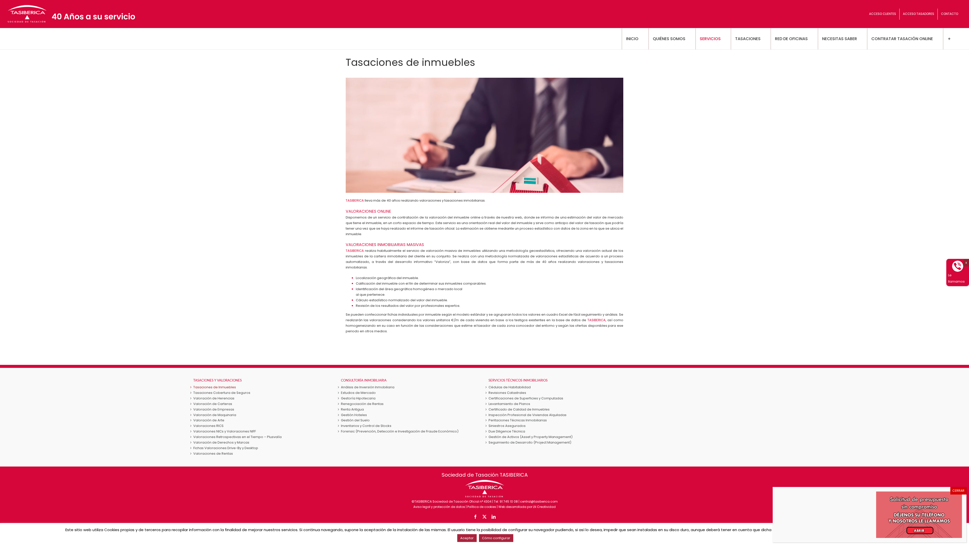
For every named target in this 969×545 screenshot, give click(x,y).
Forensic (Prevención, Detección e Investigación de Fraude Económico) (400, 431)
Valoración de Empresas (213, 409)
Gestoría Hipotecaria (358, 398)
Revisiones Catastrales (507, 392)
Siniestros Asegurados (507, 425)
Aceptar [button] (467, 538)
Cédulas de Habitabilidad (510, 387)
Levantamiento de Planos (509, 403)
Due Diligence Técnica (507, 431)
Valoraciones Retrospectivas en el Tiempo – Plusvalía (237, 436)
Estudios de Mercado (358, 392)
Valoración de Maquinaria (214, 415)
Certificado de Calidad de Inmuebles (519, 409)
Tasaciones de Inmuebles (214, 387)
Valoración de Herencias (213, 398)
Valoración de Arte (208, 420)
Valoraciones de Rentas (213, 453)
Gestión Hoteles (354, 415)
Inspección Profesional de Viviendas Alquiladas (528, 415)
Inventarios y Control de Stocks (366, 425)
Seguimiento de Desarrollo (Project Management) (530, 442)
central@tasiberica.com (539, 501)
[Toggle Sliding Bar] (949, 38)
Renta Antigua (352, 409)
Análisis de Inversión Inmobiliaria (367, 387)
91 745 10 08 (509, 501)
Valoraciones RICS (208, 425)
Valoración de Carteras (212, 403)
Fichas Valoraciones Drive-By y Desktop (225, 448)
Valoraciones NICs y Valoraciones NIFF (224, 431)
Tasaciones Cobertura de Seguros (221, 392)
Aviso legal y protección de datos (439, 507)
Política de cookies (481, 507)
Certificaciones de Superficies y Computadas (526, 398)
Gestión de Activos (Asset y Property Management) (531, 436)
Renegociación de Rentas (362, 403)
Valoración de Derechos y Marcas (221, 442)
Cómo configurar (496, 538)
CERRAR (958, 490)
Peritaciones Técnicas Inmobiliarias (518, 420)
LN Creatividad (544, 507)
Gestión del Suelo (355, 420)
